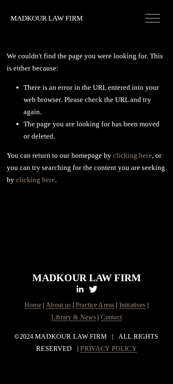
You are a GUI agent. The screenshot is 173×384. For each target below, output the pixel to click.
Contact (111, 317)
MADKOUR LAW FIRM (46, 18)
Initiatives (132, 305)
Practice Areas (95, 305)
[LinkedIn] (80, 289)
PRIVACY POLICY (108, 348)
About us (58, 305)
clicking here (132, 155)
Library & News (73, 317)
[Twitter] (93, 289)
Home (32, 305)
